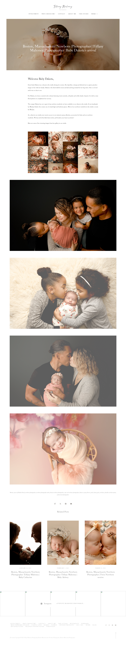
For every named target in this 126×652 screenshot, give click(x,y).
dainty (95, 492)
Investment (34, 14)
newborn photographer (30, 492)
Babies (46, 625)
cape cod (16, 492)
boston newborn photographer (57, 492)
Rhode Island (21, 492)
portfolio (50, 626)
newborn (102, 492)
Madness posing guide (34, 626)
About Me (72, 14)
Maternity (74, 623)
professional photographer (63, 494)
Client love (36, 625)
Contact (61, 14)
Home (88, 625)
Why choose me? (48, 14)
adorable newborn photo (110, 492)
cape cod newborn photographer (71, 492)
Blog (95, 625)
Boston (11, 492)
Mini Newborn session (20, 625)
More (93, 14)
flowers (88, 492)
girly (98, 492)
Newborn (85, 623)
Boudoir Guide (17, 626)
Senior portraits (66, 625)
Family (54, 625)
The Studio (83, 14)
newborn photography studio (42, 492)
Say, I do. (80, 625)
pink (92, 492)
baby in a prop (83, 492)
